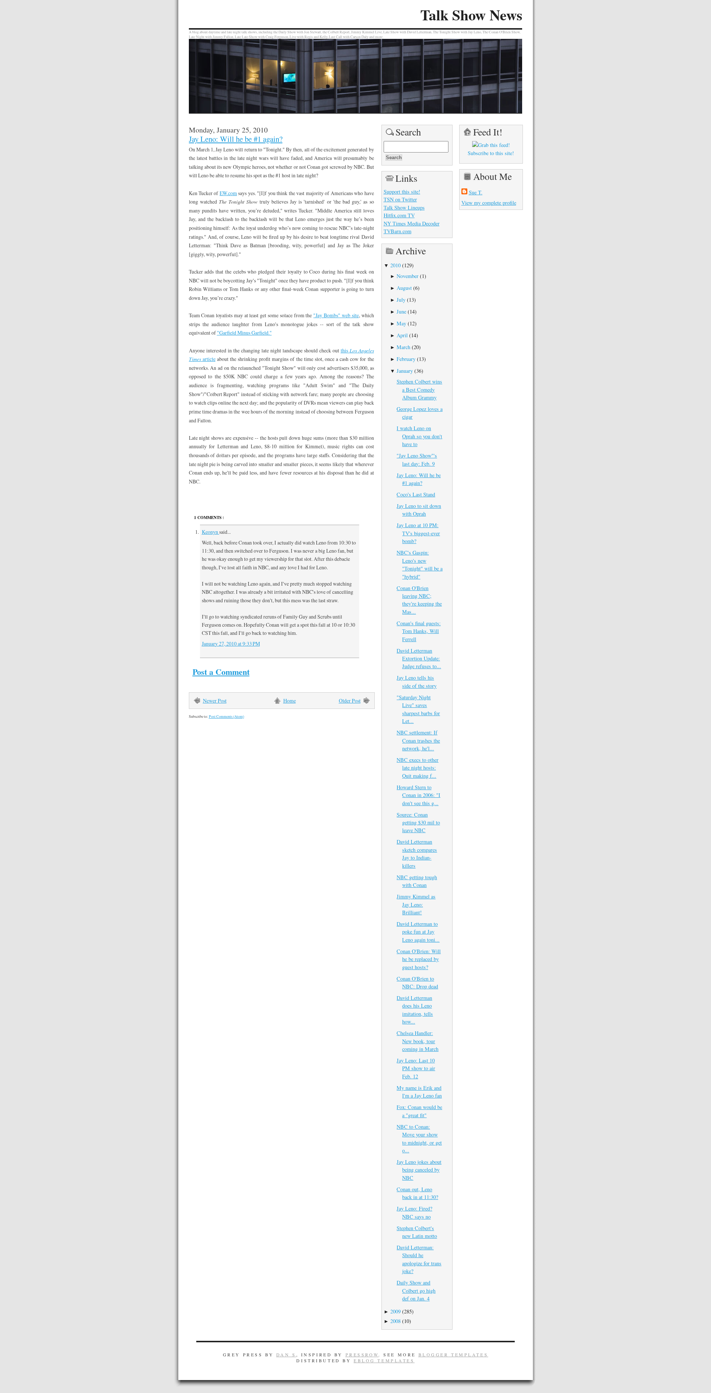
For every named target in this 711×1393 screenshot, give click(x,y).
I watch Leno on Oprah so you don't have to (419, 436)
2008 (395, 1321)
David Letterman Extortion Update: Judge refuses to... (419, 658)
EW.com (228, 193)
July (401, 299)
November (407, 275)
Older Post (350, 700)
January (405, 370)
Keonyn (210, 531)
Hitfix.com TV (399, 215)
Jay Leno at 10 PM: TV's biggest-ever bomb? (418, 533)
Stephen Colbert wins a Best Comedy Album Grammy (419, 389)
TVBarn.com (397, 231)
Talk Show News (471, 15)
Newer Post (215, 700)
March (403, 347)
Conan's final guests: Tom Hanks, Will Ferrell (419, 631)
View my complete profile (488, 202)
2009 (395, 1311)
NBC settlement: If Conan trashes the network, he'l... (418, 740)
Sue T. (476, 192)
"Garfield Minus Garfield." (244, 332)
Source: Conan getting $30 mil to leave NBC (418, 822)
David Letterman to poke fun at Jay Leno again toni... (418, 931)
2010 (395, 265)
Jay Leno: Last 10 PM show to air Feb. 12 (416, 1068)
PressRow (362, 1354)
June (401, 311)
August (404, 287)
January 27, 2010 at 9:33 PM (231, 643)
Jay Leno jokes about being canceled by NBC (419, 1169)
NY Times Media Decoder (412, 223)
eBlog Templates (384, 1360)
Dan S (286, 1354)
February (406, 358)
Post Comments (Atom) (226, 716)
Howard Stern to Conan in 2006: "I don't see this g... (418, 795)
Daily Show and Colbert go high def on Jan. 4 (416, 1290)
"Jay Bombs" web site (335, 315)
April (402, 335)
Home (289, 700)
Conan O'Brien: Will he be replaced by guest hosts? (419, 959)
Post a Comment (221, 672)
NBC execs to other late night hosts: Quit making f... (417, 767)
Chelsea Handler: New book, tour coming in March (417, 1040)
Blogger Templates (453, 1354)
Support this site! (402, 191)
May (401, 323)
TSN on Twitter (400, 199)
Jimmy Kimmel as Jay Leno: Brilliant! (416, 904)
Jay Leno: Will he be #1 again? (236, 139)
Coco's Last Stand (416, 494)
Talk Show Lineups (404, 207)
